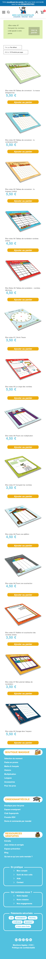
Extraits (7, 840)
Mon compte (22, 870)
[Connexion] (36, 12)
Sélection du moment (13, 758)
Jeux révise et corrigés (14, 844)
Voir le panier (34, 31)
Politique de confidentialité (23, 947)
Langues (8, 777)
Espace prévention (12, 848)
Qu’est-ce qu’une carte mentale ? (18, 856)
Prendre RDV (9, 817)
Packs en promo (11, 762)
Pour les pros (10, 785)
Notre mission (23, 899)
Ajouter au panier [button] (23, 102)
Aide (19, 878)
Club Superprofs (11, 813)
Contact (20, 882)
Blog (6, 852)
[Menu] (3, 12)
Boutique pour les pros (14, 805)
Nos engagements (24, 903)
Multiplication (10, 774)
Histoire (7, 770)
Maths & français (11, 766)
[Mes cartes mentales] (23, 12)
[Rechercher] (8, 12)
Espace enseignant (12, 809)
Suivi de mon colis (24, 874)
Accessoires (9, 781)
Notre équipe (22, 895)
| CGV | (31, 945)
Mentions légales (20, 945)
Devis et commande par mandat (17, 821)
